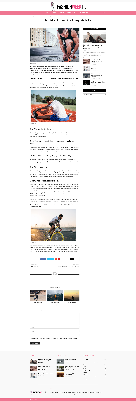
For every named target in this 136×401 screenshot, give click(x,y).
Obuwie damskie (84, 13)
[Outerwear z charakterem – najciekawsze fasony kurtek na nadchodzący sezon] (86, 75)
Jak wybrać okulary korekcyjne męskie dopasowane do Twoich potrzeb (98, 82)
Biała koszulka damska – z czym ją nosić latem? (98, 67)
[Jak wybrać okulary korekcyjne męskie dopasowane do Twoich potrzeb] (86, 82)
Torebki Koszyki (86, 370)
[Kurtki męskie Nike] (55, 295)
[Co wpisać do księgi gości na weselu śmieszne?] (60, 374)
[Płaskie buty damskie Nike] (60, 361)
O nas (45, 0)
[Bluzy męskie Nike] (38, 295)
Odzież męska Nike (72, 302)
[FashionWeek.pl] (68, 6)
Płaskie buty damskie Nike (70, 359)
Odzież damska (71, 13)
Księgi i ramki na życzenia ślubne (90, 377)
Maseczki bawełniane (88, 360)
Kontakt (53, 0)
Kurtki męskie (86, 374)
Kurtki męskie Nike (55, 302)
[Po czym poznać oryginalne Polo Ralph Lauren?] (60, 368)
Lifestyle (62, 13)
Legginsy (85, 372)
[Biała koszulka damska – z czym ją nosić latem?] (86, 68)
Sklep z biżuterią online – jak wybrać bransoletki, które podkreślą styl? (97, 61)
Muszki (84, 366)
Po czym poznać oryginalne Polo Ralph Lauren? (72, 367)
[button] (104, 13)
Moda (47, 13)
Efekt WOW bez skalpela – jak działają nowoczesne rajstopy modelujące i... (92, 46)
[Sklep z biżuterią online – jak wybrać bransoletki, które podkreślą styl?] (86, 61)
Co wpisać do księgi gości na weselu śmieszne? (71, 373)
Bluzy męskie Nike (34, 266)
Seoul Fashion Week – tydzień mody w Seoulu (68, 266)
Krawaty (85, 379)
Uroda (55, 13)
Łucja (55, 278)
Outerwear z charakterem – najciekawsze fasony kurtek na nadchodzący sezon (97, 75)
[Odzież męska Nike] (71, 295)
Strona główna (33, 16)
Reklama (49, 0)
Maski (84, 368)
